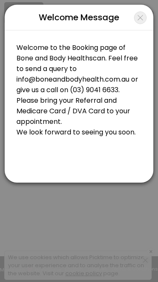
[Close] (140, 17)
